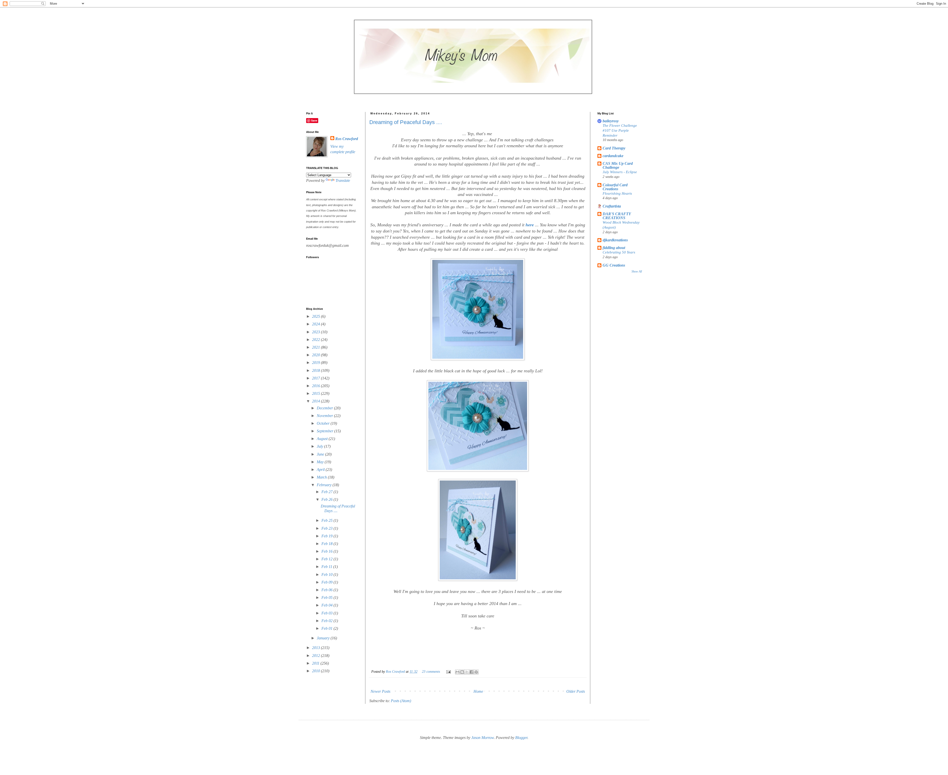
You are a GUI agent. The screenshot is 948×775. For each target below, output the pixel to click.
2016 (316, 386)
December (325, 408)
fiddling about (614, 248)
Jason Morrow (482, 737)
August (323, 439)
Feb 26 (327, 499)
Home (478, 691)
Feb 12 (327, 559)
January (324, 638)
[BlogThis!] (462, 672)
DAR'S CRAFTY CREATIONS (617, 216)
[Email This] (457, 672)
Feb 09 (327, 582)
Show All (637, 271)
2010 (316, 671)
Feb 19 (327, 536)
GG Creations (614, 265)
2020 (316, 355)
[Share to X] (466, 672)
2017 (316, 378)
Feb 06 (327, 590)
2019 (316, 362)
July (320, 446)
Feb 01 (327, 628)
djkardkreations (615, 240)
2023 (316, 332)
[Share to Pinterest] (476, 672)
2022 (316, 339)
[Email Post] (448, 671)
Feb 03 (327, 613)
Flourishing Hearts (617, 193)
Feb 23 (327, 528)
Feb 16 (327, 551)
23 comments (431, 671)
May (321, 462)
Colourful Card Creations (615, 187)
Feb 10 (327, 574)
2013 (316, 648)
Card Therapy (614, 148)
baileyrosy (611, 121)
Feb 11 (327, 567)
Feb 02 (327, 621)
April (321, 469)
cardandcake (613, 156)
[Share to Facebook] (471, 672)
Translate (343, 180)
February (325, 485)
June (321, 454)
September (325, 431)
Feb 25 (327, 520)
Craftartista (612, 206)
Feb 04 (327, 605)
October (324, 423)
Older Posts (575, 691)
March (322, 477)
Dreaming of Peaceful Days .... (405, 122)
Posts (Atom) (401, 701)
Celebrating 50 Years (619, 252)
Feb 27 (327, 492)
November (325, 416)
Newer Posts (380, 691)
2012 (316, 655)
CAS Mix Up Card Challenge (618, 165)
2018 (316, 370)
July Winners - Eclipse (620, 172)
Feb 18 (327, 544)
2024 (316, 324)
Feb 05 (327, 597)
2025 (316, 316)
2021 (316, 347)
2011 (316, 663)
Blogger (521, 737)
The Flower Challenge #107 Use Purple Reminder (620, 130)
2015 (316, 393)
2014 (316, 401)
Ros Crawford (396, 671)
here (530, 224)
